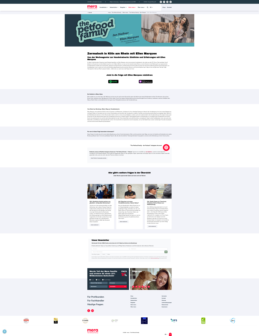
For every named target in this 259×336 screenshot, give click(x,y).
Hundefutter (103, 7)
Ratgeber (122, 7)
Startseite (164, 296)
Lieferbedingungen (167, 302)
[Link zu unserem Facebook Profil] (133, 287)
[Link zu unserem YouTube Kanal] (146, 287)
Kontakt (169, 7)
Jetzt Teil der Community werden (98, 158)
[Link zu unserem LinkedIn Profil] (149, 287)
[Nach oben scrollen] (170, 334)
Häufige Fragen (95, 304)
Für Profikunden (95, 297)
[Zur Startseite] (92, 7)
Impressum (164, 306)
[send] (166, 252)
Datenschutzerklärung (155, 258)
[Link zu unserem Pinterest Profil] (136, 287)
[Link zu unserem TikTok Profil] (143, 287)
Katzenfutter (113, 7)
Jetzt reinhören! (94, 224)
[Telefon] (88, 310)
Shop (163, 7)
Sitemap (164, 300)
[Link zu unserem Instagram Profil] (139, 287)
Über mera (141, 7)
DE (151, 7)
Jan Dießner (149, 151)
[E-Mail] (92, 310)
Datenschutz (165, 304)
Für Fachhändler (95, 300)
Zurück (90, 12)
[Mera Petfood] (92, 333)
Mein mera (131, 7)
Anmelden (112, 286)
